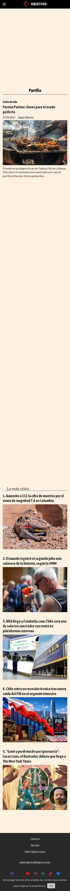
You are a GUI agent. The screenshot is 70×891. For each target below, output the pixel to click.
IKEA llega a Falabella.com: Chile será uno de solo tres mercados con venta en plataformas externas (34, 626)
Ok (51, 885)
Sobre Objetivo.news (35, 851)
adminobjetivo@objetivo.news (35, 862)
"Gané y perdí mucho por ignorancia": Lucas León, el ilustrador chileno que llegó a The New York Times (34, 756)
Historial (35, 845)
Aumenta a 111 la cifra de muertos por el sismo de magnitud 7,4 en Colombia (33, 498)
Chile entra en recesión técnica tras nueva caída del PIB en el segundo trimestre (34, 691)
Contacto (35, 838)
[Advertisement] (35, 46)
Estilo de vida (10, 101)
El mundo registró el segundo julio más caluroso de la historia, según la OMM (32, 561)
